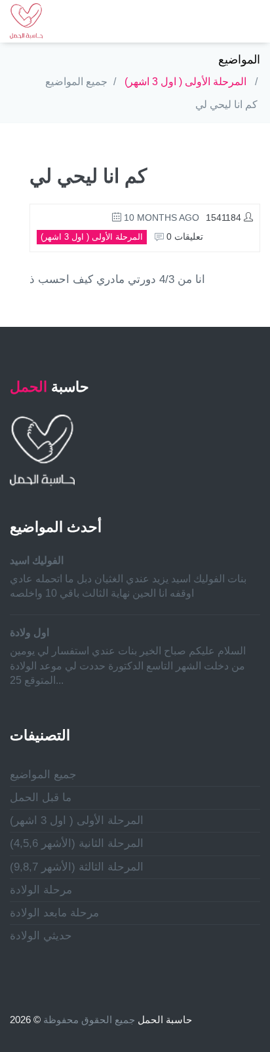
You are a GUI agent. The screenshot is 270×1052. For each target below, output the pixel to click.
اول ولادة (29, 632)
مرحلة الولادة (41, 890)
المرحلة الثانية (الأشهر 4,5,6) (77, 843)
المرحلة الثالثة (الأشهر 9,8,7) (77, 867)
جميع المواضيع (76, 81)
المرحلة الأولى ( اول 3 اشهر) (185, 81)
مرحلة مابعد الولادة (54, 913)
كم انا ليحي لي (226, 104)
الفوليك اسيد (37, 560)
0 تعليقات (183, 236)
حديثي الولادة (41, 936)
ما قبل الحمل (40, 797)
